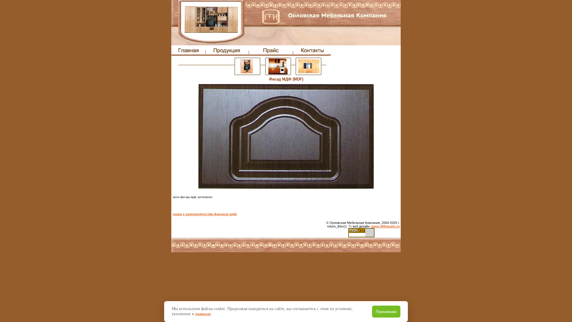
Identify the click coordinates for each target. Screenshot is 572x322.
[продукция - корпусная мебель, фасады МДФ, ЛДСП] (227, 54)
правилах (203, 314)
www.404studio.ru (385, 226)
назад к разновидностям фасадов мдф (205, 214)
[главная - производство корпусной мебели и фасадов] (188, 54)
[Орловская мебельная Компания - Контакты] (311, 54)
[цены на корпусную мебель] (271, 54)
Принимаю (386, 311)
